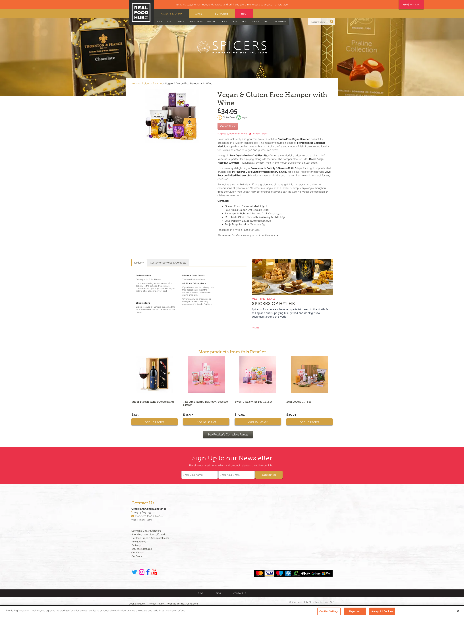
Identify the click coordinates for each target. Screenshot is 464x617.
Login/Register (318, 22)
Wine (234, 21)
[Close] (458, 611)
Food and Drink (171, 13)
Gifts (198, 13)
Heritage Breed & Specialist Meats (150, 538)
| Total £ (413, 4)
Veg (266, 21)
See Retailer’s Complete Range (228, 434)
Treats (223, 21)
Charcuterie (196, 21)
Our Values (137, 552)
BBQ (243, 13)
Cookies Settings (328, 611)
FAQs (218, 593)
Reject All (354, 611)
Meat (159, 21)
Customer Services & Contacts (168, 262)
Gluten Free (279, 21)
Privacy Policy (156, 603)
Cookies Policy (137, 603)
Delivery (139, 262)
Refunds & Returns (141, 549)
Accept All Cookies (382, 611)
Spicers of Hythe (152, 83)
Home (134, 83)
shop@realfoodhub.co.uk (149, 516)
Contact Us (239, 593)
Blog (200, 593)
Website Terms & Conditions (182, 603)
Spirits (255, 21)
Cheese (180, 21)
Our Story (136, 556)
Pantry (211, 21)
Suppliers (222, 13)
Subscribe (269, 474)
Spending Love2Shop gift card (148, 534)
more (255, 327)
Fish (169, 21)
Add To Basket (154, 422)
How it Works (138, 541)
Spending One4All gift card (146, 530)
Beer (244, 21)
